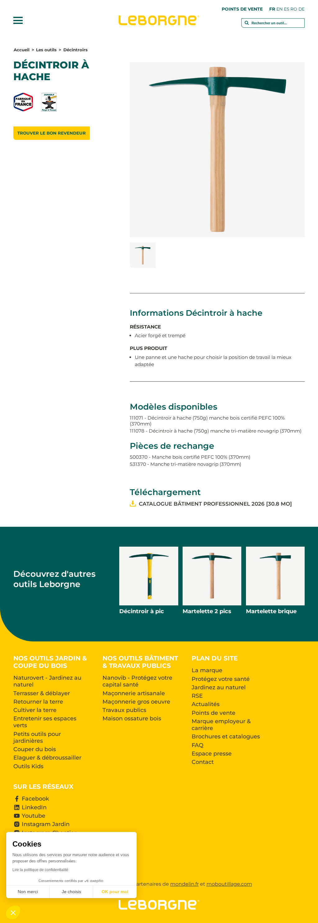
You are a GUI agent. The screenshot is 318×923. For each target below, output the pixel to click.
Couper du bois (34, 749)
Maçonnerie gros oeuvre (136, 701)
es (286, 9)
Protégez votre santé (221, 679)
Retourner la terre (38, 701)
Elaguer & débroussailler (47, 757)
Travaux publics (124, 710)
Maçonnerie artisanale (133, 693)
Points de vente (242, 9)
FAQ (197, 745)
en (279, 9)
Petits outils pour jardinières (37, 737)
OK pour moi (115, 891)
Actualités (206, 704)
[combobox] (273, 26)
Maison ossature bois (131, 718)
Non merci (28, 891)
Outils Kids (28, 766)
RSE (197, 695)
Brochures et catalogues (226, 736)
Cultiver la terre (35, 710)
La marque (207, 670)
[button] (13, 912)
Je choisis (71, 891)
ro (293, 9)
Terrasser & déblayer (41, 693)
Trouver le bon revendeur (51, 133)
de (301, 9)
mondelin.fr (184, 884)
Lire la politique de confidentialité (40, 870)
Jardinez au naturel (219, 687)
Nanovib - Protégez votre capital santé (137, 681)
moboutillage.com (229, 884)
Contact (203, 762)
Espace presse (212, 753)
